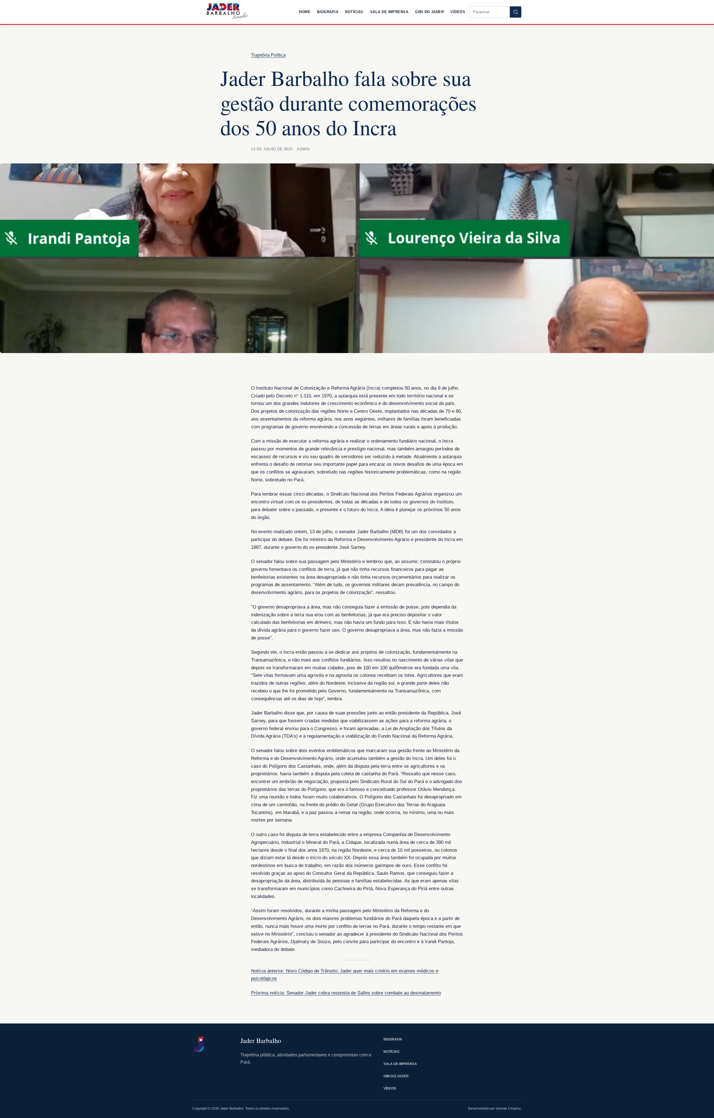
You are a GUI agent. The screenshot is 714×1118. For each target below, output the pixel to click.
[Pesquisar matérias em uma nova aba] (515, 12)
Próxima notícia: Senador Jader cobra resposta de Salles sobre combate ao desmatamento (346, 993)
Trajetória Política (268, 55)
